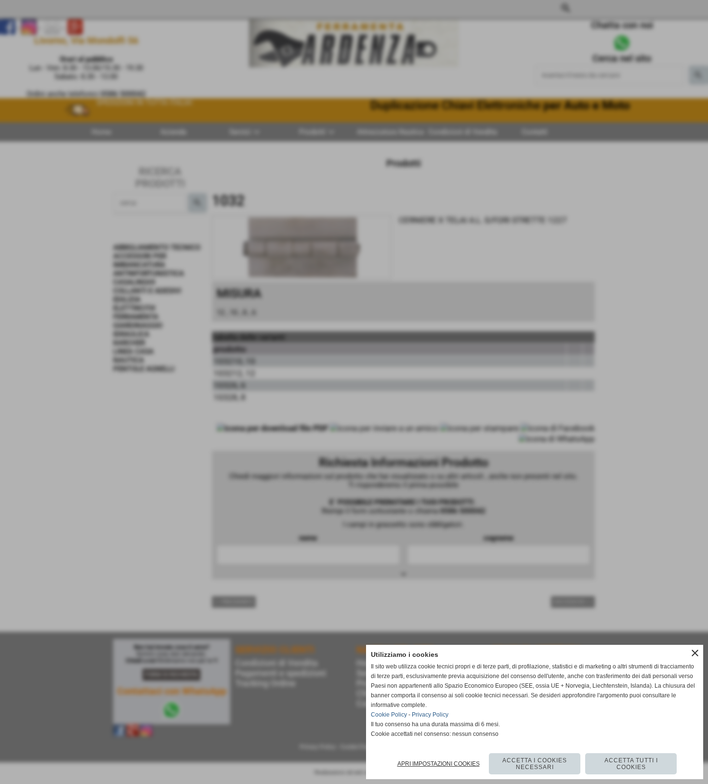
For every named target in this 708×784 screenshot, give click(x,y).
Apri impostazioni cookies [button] (438, 763)
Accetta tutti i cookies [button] (631, 764)
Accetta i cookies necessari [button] (534, 764)
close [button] (695, 653)
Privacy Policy (430, 714)
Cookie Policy (389, 714)
